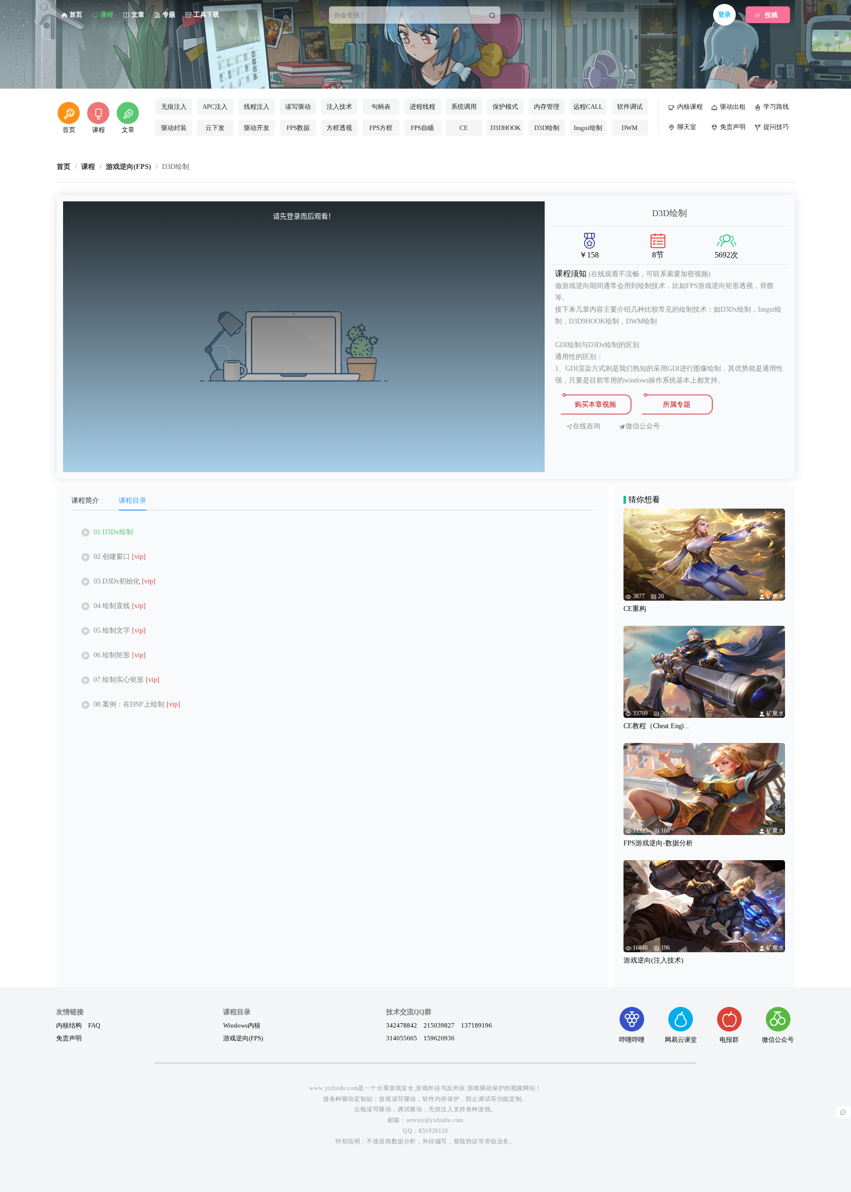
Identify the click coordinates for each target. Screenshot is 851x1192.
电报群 (729, 1039)
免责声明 (69, 1037)
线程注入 (256, 106)
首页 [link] (63, 166)
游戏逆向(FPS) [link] (128, 166)
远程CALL (588, 106)
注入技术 (339, 106)
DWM (630, 127)
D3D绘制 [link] (175, 166)
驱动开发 (256, 127)
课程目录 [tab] (132, 500)
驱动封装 (174, 127)
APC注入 (215, 106)
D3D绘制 (546, 127)
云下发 (215, 127)
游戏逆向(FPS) (243, 1037)
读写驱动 (298, 106)
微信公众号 (778, 1039)
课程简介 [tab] (85, 500)
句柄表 (381, 106)
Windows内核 (242, 1025)
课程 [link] (88, 166)
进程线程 (422, 106)
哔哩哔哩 (632, 1039)
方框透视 (339, 127)
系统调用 (464, 106)
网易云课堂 (681, 1039)
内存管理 (546, 106)
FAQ (94, 1025)
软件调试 (630, 106)
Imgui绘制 (588, 127)
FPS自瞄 (422, 127)
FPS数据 (298, 127)
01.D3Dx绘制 (113, 532)
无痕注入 (174, 106)
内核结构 (69, 1025)
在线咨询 (586, 426)
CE (463, 127)
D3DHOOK (506, 127)
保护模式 (505, 106)
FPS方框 (381, 127)
